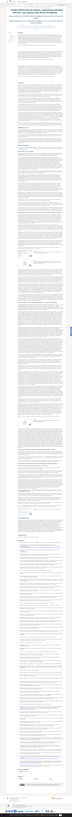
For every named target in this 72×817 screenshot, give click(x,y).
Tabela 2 (20, 416)
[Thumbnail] (25, 253)
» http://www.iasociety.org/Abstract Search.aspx (27, 709)
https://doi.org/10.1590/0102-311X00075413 (40, 7)
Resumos (10, 32)
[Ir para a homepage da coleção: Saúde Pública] (9, 1)
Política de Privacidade (53, 815)
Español (61, 1)
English (65, 1)
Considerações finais (12, 38)
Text (9, 33)
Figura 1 (33, 248)
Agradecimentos (11, 39)
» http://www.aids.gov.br (23, 551)
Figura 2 (20, 505)
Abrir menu (7, 1)
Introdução (10, 34)
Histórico (10, 42)
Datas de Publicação (12, 41)
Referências (10, 40)
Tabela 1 (39, 248)
